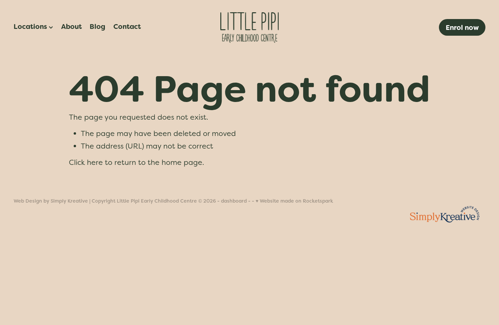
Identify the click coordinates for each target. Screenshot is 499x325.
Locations (31, 26)
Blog (97, 26)
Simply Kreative (69, 201)
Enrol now (462, 27)
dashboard (234, 201)
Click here (86, 162)
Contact (127, 26)
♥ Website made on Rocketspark (294, 201)
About (71, 26)
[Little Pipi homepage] (249, 27)
